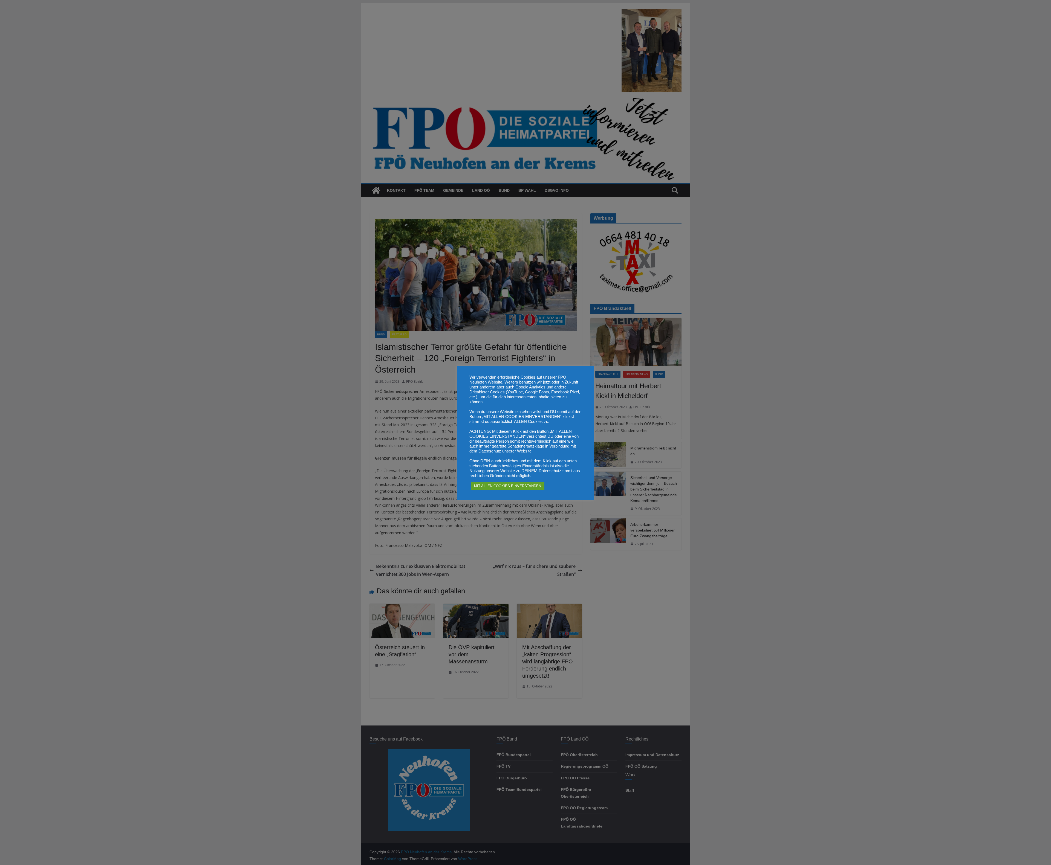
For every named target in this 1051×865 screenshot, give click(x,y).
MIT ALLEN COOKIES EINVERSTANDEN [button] (507, 486)
